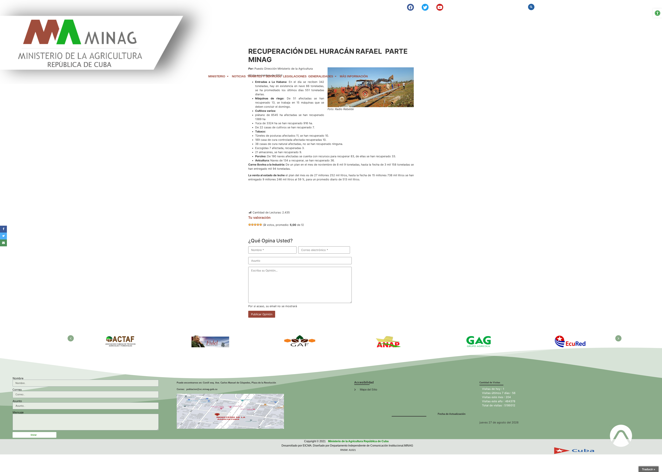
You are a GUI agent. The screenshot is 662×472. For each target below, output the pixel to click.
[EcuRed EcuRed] (569, 337)
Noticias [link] (239, 76)
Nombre (18, 378)
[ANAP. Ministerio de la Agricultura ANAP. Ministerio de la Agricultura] (390, 337)
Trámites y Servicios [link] (264, 76)
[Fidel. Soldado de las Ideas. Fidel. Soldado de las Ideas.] (210, 337)
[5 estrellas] (260, 224)
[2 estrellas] (252, 224)
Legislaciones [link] (295, 76)
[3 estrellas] (255, 224)
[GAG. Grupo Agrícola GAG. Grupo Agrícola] (479, 337)
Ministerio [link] (216, 76)
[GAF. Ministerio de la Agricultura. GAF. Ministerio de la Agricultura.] (300, 337)
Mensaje (18, 412)
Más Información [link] (354, 76)
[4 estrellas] (258, 224)
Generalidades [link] (320, 76)
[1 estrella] (249, 224)
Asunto (17, 401)
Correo (17, 389)
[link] (657, 13)
